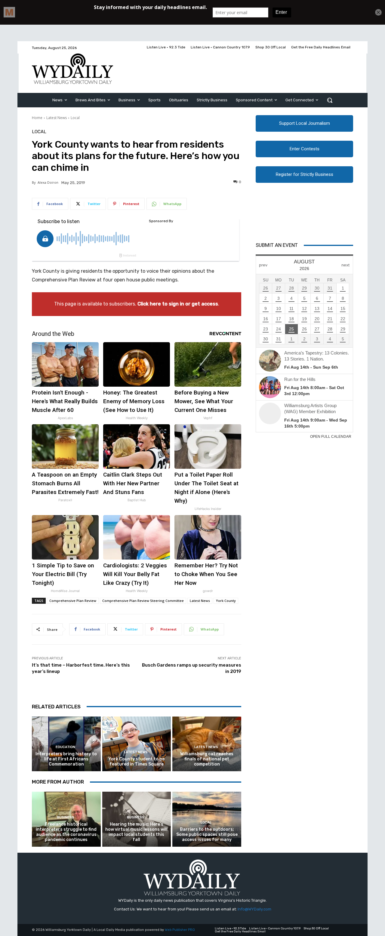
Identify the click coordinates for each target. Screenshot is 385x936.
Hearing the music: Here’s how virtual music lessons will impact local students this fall (136, 832)
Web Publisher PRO (180, 930)
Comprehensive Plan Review (72, 600)
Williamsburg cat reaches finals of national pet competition (206, 759)
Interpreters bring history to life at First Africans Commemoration (66, 759)
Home (37, 117)
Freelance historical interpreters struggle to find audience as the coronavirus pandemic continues (66, 832)
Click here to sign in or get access (177, 304)
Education (65, 747)
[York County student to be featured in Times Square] (136, 744)
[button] (329, 100)
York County (226, 600)
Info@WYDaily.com (254, 909)
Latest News (56, 117)
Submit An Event (277, 245)
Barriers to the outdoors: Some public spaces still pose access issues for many (207, 834)
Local (75, 117)
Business (65, 817)
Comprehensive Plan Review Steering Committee (143, 600)
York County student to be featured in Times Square (136, 761)
